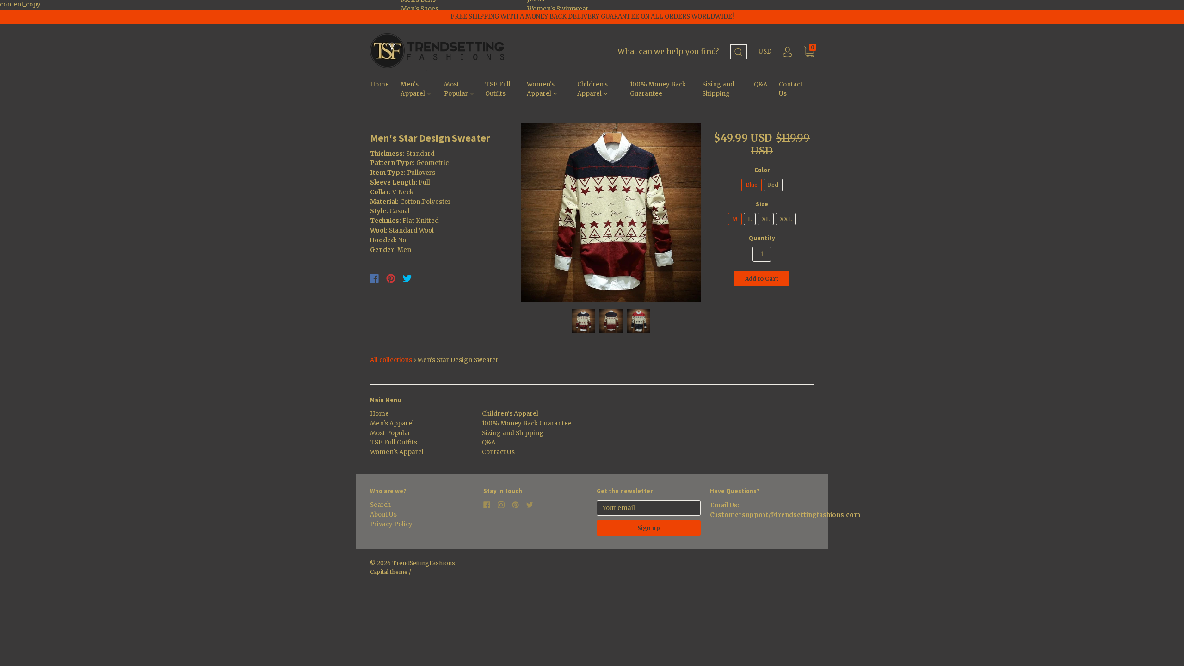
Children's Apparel (592, 89)
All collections (391, 360)
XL (766, 219)
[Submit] (738, 52)
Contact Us (790, 89)
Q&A (760, 84)
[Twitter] (407, 278)
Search (380, 505)
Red (773, 184)
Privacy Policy (391, 524)
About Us (383, 514)
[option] (611, 212)
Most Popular (456, 89)
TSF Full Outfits (498, 89)
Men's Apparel (413, 89)
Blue (752, 184)
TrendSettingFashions (423, 563)
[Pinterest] (390, 278)
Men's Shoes (419, 9)
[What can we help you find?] (682, 52)
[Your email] (649, 508)
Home (379, 84)
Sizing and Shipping (718, 89)
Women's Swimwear (558, 9)
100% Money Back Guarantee (658, 89)
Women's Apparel (541, 89)
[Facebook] (374, 278)
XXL (786, 219)
